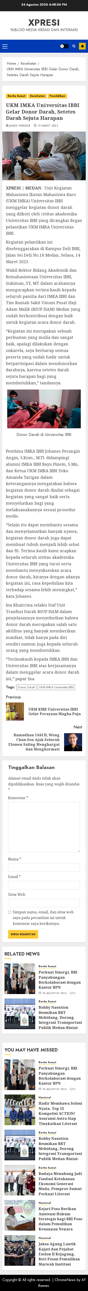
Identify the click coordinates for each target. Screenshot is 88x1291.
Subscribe (82, 46)
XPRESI (44, 22)
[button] (4, 46)
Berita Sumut (16, 96)
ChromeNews (65, 1279)
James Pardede (20, 126)
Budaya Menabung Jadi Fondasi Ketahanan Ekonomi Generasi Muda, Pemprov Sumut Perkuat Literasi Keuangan (60, 1186)
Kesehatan (37, 96)
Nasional (45, 1097)
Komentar (18, 797)
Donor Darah (26, 687)
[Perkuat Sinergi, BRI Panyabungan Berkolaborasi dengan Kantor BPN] (20, 978)
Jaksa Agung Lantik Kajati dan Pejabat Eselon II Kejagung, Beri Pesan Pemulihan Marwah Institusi (59, 1254)
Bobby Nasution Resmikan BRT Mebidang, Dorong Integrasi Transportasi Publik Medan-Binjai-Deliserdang (60, 1020)
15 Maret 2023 (47, 126)
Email (14, 876)
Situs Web (16, 894)
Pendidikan (57, 96)
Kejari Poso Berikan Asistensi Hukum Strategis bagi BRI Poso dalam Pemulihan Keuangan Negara (60, 1219)
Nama (14, 859)
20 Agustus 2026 (54, 993)
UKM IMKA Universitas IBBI (56, 687)
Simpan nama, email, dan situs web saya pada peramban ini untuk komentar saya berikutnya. (43, 918)
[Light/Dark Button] (64, 46)
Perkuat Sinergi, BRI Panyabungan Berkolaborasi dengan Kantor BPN (60, 980)
